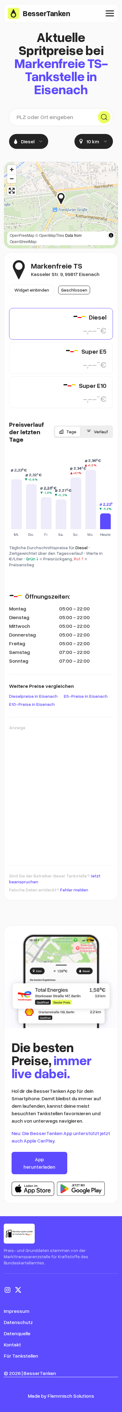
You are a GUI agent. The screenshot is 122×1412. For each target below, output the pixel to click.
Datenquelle (17, 1333)
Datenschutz (18, 1322)
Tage (71, 431)
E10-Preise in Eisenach (32, 704)
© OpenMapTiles (49, 235)
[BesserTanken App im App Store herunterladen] (33, 1189)
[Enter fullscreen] (11, 190)
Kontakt (12, 1344)
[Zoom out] (11, 178)
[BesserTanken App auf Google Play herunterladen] (81, 1189)
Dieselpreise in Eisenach (33, 696)
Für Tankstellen (21, 1356)
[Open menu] (109, 13)
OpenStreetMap (23, 241)
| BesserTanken (39, 1373)
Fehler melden (74, 889)
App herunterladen (39, 1163)
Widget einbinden (31, 289)
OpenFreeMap (22, 235)
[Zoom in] (11, 169)
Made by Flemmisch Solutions (61, 1396)
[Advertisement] (61, 794)
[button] (65, 198)
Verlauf (101, 431)
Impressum (16, 1311)
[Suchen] (104, 117)
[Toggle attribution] (111, 235)
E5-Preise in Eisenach (86, 696)
